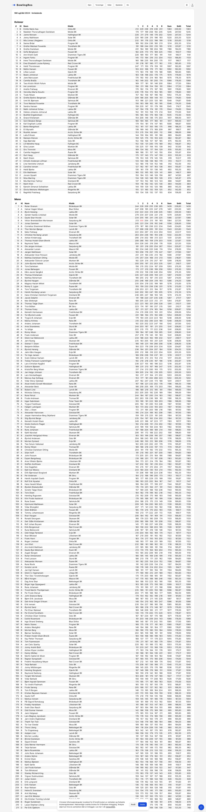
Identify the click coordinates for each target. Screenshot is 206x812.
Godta (142, 804)
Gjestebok (119, 5)
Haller (110, 5)
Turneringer (99, 5)
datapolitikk (110, 807)
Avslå (133, 804)
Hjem (89, 5)
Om (128, 5)
